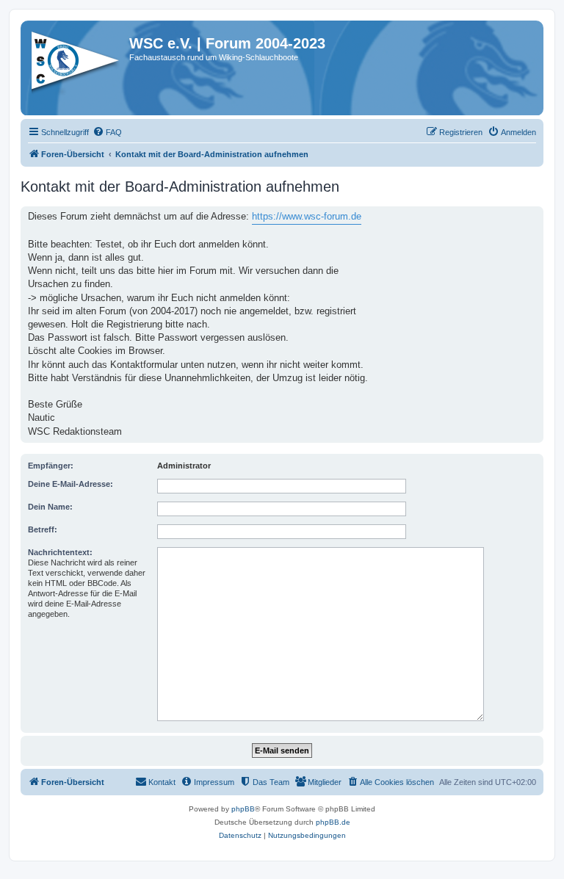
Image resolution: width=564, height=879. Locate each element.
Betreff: (42, 529)
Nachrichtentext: (60, 552)
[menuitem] (107, 132)
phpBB (243, 809)
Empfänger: (50, 465)
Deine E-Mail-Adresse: (70, 484)
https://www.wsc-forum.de (306, 216)
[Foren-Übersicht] (76, 65)
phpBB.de (333, 822)
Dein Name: (50, 506)
